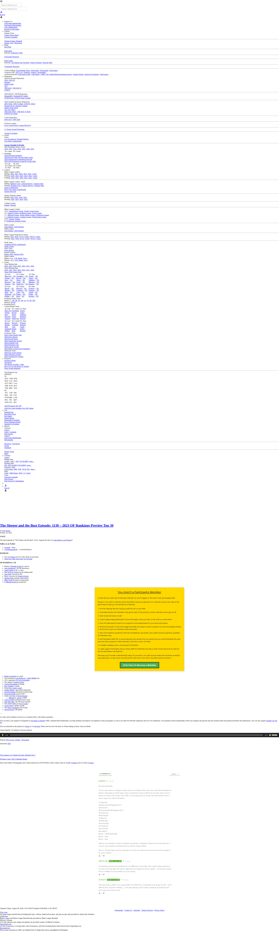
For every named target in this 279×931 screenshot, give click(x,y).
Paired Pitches (9, 418)
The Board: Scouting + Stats (14, 364)
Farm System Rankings (12, 368)
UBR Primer (13, 473)
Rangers (31, 284)
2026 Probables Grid (11, 345)
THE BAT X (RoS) (24, 112)
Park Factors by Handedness (14, 481)
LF (25, 301)
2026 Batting (8, 227)
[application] (139, 735)
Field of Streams (36, 63)
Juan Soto (7, 574)
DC (14, 276)
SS (19, 301)
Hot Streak (8, 416)
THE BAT (8, 88)
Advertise (136, 910)
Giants (31, 292)
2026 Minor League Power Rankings (17, 349)
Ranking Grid (15, 184)
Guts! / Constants (10, 432)
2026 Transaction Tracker (13, 341)
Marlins (7, 290)
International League (16, 211)
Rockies (31, 296)
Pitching (13, 205)
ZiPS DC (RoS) (29, 104)
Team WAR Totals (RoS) (13, 272)
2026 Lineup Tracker (11, 347)
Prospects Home (10, 360)
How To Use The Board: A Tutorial (16, 366)
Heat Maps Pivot (10, 414)
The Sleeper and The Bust (20, 63)
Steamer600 (8, 96)
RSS (9, 744)
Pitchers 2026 (18, 254)
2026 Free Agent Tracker (13, 353)
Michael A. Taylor (15, 698)
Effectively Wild (16, 53)
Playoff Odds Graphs (25, 157)
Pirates (18, 294)
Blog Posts (18, 43)
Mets (6, 292)
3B (22, 301)
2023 (15, 149)
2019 (32, 149)
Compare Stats (38, 184)
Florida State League (39, 217)
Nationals (8, 294)
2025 (6, 149)
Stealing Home (78, 74)
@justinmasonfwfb (10, 549)
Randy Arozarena (10, 676)
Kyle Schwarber (24, 680)
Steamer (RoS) (9, 106)
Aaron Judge (8, 570)
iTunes (27, 726)
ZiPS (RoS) (8, 104)
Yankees (7, 284)
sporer (91, 763)
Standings (7, 448)
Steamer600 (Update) (20, 96)
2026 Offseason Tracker (12, 355)
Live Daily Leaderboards (13, 141)
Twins (18, 282)
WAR (6, 473)
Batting (6, 205)
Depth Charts (9, 84)
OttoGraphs (104, 74)
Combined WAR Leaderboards (15, 244)
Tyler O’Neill (9, 700)
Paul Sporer (6, 531)
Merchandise (8, 440)
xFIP (9, 465)
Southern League (25, 213)
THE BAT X (16, 88)
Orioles (7, 278)
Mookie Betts (9, 578)
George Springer (10, 692)
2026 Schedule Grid (11, 343)
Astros (31, 278)
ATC (6, 86)
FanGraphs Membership (12, 23)
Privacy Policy (160, 910)
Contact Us (128, 910)
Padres (31, 294)
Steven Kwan (9, 710)
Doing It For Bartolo (92, 74)
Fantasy (33, 72)
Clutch (28, 473)
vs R (15, 258)
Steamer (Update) (21, 106)
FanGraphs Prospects (11, 57)
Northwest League (42, 215)
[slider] (275, 735)
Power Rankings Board (12, 422)
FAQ (12, 43)
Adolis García (19, 682)
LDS (26, 237)
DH (33, 301)
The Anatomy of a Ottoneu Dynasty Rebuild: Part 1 (18, 755)
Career (34, 174)
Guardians (19, 276)
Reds (18, 296)
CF (28, 301)
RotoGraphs (8, 61)
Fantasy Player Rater (11, 35)
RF (31, 301)
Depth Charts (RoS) (11, 108)
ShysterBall (42, 72)
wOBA (6, 461)
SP (11, 302)
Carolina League (25, 217)
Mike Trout (8, 580)
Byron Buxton (22, 696)
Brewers (19, 288)
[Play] (3, 735)
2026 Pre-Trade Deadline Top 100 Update (18, 408)
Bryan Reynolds (10, 694)
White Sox (20, 284)
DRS (15, 469)
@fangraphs (119, 910)
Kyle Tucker (14, 572)
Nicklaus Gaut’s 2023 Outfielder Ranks (13, 759)
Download (25, 740)
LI (24, 473)
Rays (6, 280)
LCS (21, 237)
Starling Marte (9, 690)
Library (6, 430)
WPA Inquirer (9, 250)
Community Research (11, 66)
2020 (28, 149)
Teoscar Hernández (11, 684)
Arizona (11, 219)
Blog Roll (7, 47)
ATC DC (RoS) (9, 110)
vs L (11, 258)
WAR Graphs (9, 246)
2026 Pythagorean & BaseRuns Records (18, 159)
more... (31, 461)
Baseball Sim (8, 412)
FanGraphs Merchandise (12, 25)
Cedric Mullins (31, 678)
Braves (7, 288)
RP (14, 302)
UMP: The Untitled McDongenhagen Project (56, 74)
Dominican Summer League (16, 221)
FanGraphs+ (53, 70)
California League (13, 217)
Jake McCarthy (9, 702)
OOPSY (7, 90)
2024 (10, 149)
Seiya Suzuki (23, 704)
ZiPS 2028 (16, 119)
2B (16, 301)
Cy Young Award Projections (14, 129)
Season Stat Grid (10, 191)
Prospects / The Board (12, 444)
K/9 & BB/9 (21, 465)
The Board (8, 362)
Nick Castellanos (13, 708)
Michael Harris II (12, 582)
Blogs (6, 453)
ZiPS (6, 80)
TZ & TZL (26, 469)
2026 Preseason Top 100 (12, 406)
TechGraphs (44, 70)
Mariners (32, 282)
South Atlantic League (27, 215)
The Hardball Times (23, 70)
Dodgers (32, 290)
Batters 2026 (8, 254)
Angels (31, 276)
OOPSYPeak (9, 98)
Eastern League (13, 213)
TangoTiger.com (5, 924)
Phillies (7, 296)
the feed (37, 726)
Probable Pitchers (23, 139)
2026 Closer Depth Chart (13, 335)
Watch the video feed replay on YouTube (18, 559)
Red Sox (8, 282)
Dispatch (27, 72)
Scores (6, 446)
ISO (17, 461)
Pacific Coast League (31, 211)
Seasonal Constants (11, 477)
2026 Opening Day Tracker (13, 357)
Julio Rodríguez (9, 568)
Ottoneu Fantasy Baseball (13, 41)
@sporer (7, 547)
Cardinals (19, 290)
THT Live (19, 72)
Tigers (18, 280)
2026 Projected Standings (13, 155)
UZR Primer (8, 469)
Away (25, 258)
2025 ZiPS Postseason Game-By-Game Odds (20, 161)
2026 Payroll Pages (11, 339)
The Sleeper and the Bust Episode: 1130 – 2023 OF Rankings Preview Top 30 (56, 525)
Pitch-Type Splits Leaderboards (15, 189)
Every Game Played (11, 125)
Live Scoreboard (10, 139)
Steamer (7, 82)
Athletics (32, 280)
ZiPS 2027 (8, 119)
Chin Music (36, 74)
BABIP (14, 465)
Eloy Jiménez (9, 686)
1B (13, 301)
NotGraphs (35, 70)
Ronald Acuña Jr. (17, 566)
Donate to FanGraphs (11, 29)
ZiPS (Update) (18, 104)
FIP (5, 465)
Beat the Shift (47, 63)
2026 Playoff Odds (10, 157)
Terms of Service (147, 910)
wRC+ (12, 461)
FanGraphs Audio (24, 74)
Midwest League (13, 215)
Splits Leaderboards (11, 188)
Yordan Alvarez (23, 576)
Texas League (37, 213)
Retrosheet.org (5, 928)
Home (20, 258)
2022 (19, 149)
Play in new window (13, 740)
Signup (6, 43)
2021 (23, 149)
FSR (19, 469)
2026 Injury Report (11, 337)
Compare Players (26, 184)
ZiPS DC (12, 80)
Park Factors (8, 434)
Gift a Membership (10, 27)
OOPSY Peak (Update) (22, 98)
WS (16, 237)
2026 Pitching (19, 227)
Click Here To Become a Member (139, 665)
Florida (17, 219)
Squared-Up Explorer (11, 424)
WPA (20, 473)
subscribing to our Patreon (62, 540)
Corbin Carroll (17, 688)
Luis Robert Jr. (20, 678)
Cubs (18, 292)
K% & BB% (24, 461)
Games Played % (25, 125)
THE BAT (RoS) (10, 112)
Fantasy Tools (9, 452)
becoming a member (38, 721)
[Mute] (270, 735)
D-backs (31, 288)
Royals (18, 278)
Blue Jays (8, 276)
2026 (12, 174)
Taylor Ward (8, 706)
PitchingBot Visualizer (12, 420)
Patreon (13, 557)
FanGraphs (8, 51)
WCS (32, 237)
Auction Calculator (10, 37)
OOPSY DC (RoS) (11, 114)
